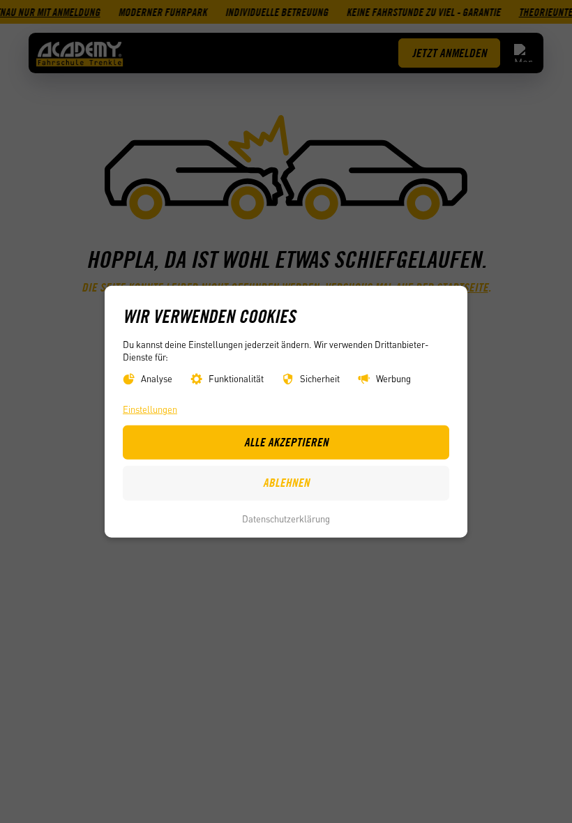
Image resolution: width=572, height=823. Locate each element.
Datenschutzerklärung (286, 518)
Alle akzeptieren (286, 441)
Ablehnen (286, 482)
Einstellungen (150, 409)
